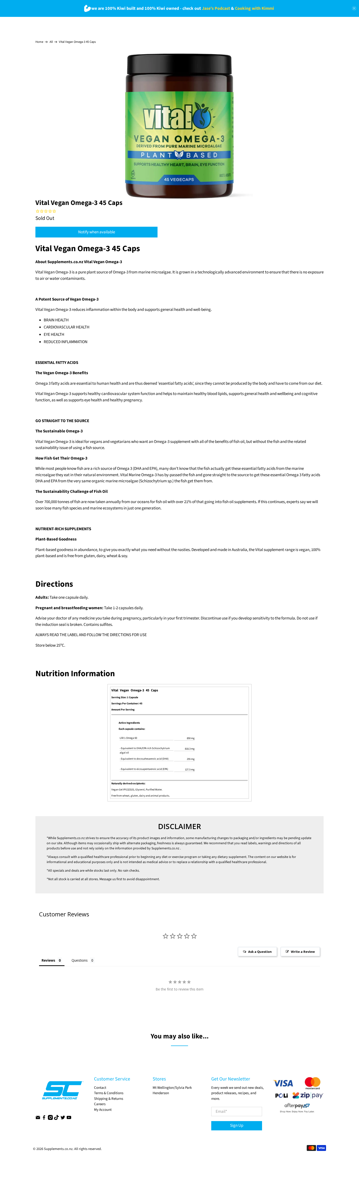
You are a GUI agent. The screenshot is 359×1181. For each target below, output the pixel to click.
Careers (100, 1104)
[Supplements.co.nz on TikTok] (56, 1118)
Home (39, 42)
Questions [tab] (80, 960)
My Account (103, 1109)
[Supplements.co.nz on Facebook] (44, 1118)
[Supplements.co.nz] (62, 1092)
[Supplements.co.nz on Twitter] (62, 1118)
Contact (100, 1087)
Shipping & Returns (108, 1098)
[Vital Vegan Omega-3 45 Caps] (179, 125)
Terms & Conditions (108, 1093)
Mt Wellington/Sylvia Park (172, 1087)
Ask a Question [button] (260, 951)
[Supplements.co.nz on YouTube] (68, 1118)
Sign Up (236, 1125)
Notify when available (96, 232)
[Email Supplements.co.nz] (37, 1118)
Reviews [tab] (48, 960)
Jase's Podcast (216, 8)
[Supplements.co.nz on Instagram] (50, 1118)
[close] (354, 8)
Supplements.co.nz (71, 838)
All (51, 42)
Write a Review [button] (303, 951)
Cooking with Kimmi (254, 8)
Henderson (161, 1093)
